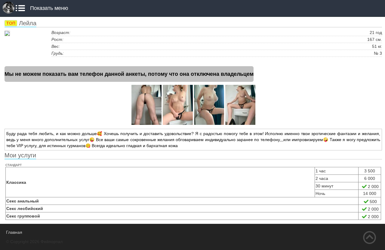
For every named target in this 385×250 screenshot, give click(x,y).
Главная (14, 232)
